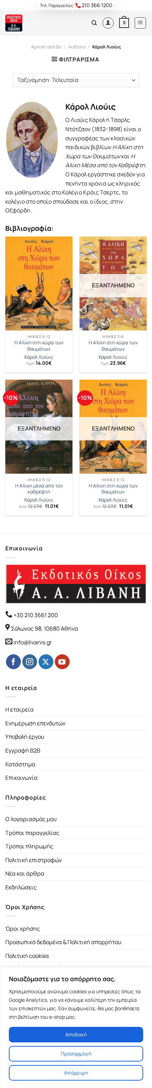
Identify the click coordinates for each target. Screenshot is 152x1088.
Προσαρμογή (76, 1053)
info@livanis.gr (32, 642)
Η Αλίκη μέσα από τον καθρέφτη (39, 489)
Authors (77, 46)
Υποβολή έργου (24, 737)
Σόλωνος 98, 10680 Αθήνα (44, 628)
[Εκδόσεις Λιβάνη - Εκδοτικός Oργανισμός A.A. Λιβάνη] (29, 23)
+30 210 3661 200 (35, 615)
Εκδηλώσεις (21, 887)
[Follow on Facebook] (13, 661)
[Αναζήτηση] (94, 23)
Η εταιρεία (19, 709)
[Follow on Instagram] (29, 661)
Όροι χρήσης (22, 928)
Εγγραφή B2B (22, 750)
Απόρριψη (76, 1072)
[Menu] (140, 23)
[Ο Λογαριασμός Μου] (108, 23)
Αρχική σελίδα (46, 46)
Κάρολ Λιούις (38, 357)
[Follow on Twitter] (46, 661)
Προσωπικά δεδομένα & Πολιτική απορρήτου (63, 942)
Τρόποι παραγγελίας (32, 833)
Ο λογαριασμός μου (31, 819)
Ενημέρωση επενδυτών (35, 723)
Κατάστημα (20, 764)
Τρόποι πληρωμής (29, 846)
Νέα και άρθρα (24, 873)
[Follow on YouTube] (62, 661)
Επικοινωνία (21, 778)
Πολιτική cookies (27, 956)
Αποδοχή (76, 1034)
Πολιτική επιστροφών (33, 860)
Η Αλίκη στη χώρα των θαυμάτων (39, 346)
